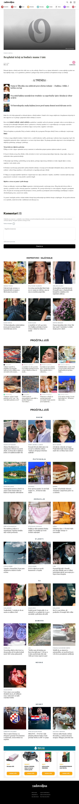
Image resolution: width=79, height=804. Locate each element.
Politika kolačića (44, 796)
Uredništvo (35, 794)
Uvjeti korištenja (44, 792)
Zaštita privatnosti (45, 794)
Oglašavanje (35, 796)
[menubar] (71, 2)
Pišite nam (34, 792)
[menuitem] (70, 2)
